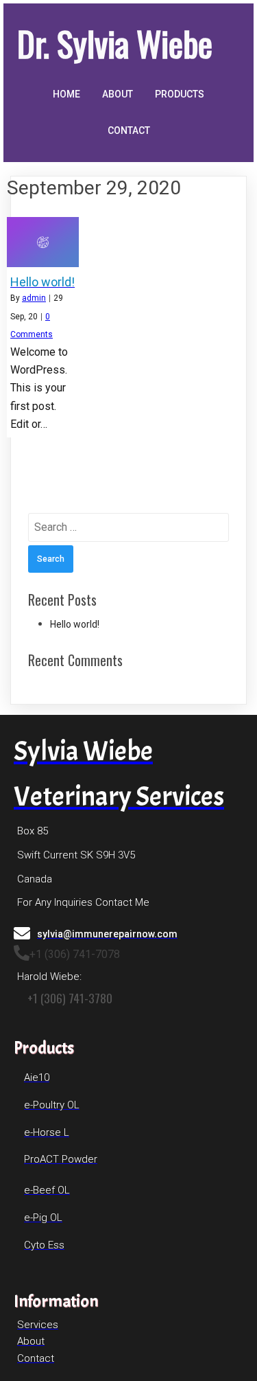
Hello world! (74, 624)
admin (34, 298)
